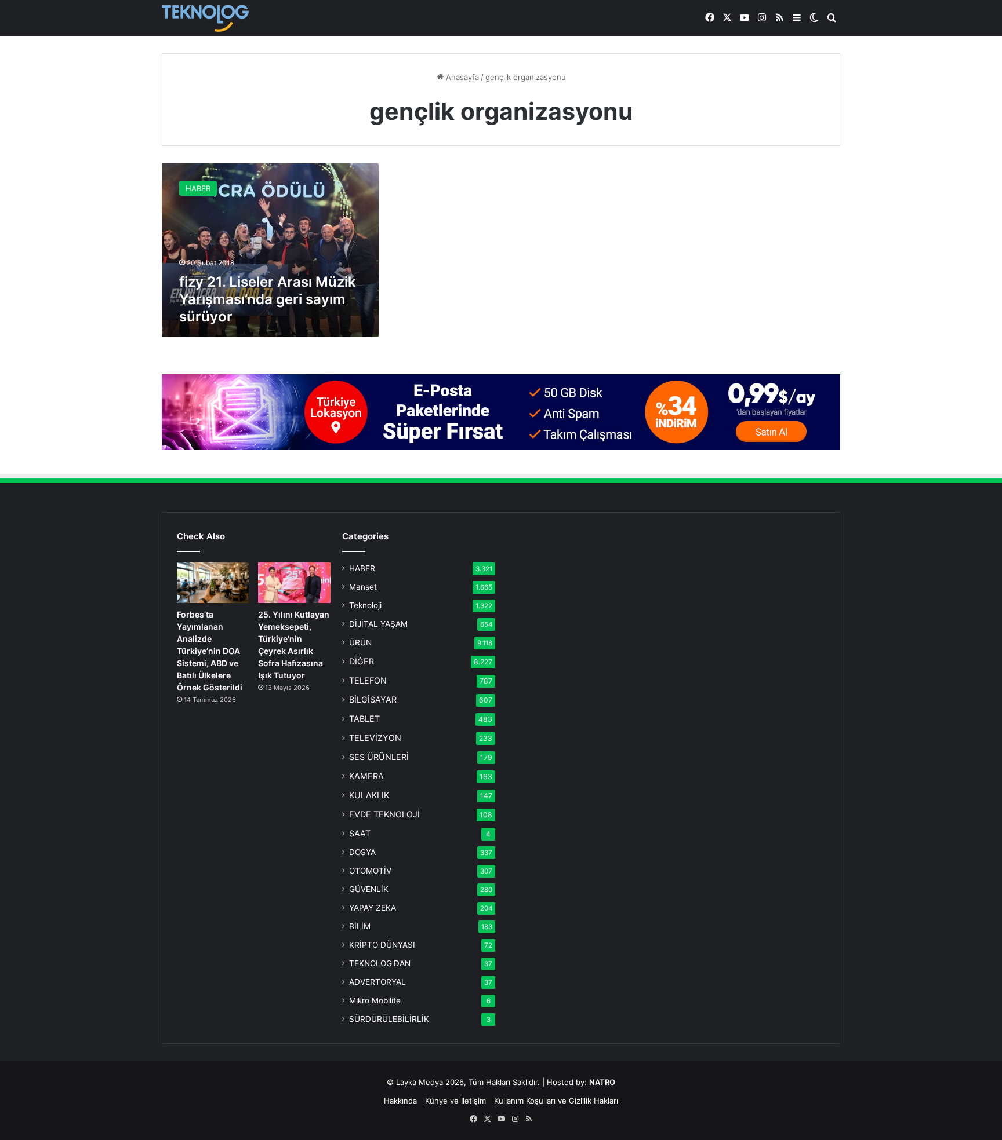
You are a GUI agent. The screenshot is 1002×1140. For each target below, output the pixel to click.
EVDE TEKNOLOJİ (384, 814)
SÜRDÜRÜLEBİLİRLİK (389, 1019)
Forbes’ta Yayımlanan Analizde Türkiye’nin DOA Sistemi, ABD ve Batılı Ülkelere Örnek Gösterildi (209, 650)
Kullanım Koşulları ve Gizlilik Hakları (556, 1100)
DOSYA (362, 852)
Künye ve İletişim (455, 1100)
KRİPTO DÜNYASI (382, 944)
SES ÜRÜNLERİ (379, 757)
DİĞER (361, 661)
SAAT (360, 833)
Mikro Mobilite (375, 1000)
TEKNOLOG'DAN (380, 963)
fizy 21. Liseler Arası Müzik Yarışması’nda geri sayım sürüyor (267, 299)
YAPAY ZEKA (372, 907)
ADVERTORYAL (377, 981)
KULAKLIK (369, 795)
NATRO (602, 1082)
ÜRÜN (360, 642)
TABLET (364, 719)
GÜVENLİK (369, 889)
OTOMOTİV (370, 870)
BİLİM (360, 926)
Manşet (363, 586)
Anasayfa (461, 77)
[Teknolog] (205, 18)
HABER (362, 568)
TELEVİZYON (375, 738)
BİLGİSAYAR (373, 699)
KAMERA (366, 776)
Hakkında (400, 1100)
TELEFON (368, 680)
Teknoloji (365, 605)
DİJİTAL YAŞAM (378, 624)
